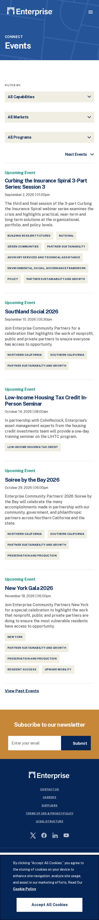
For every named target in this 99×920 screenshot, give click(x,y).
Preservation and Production (32, 555)
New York (15, 636)
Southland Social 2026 (31, 311)
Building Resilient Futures (29, 235)
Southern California (67, 354)
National (66, 235)
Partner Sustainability (66, 246)
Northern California (24, 354)
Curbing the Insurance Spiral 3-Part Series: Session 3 (46, 183)
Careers (49, 797)
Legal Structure (49, 821)
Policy (12, 279)
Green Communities (23, 246)
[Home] (30, 12)
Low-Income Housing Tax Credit (32, 447)
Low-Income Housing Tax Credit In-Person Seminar (46, 400)
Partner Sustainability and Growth (55, 279)
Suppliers (50, 805)
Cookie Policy (24, 889)
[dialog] (49, 887)
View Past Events (22, 690)
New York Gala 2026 (29, 588)
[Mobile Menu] (90, 12)
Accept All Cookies (49, 904)
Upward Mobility (58, 669)
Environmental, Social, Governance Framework (46, 268)
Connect (14, 37)
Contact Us (49, 789)
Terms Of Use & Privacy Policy (50, 813)
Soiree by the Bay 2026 (32, 480)
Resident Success (21, 669)
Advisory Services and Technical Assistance (43, 257)
